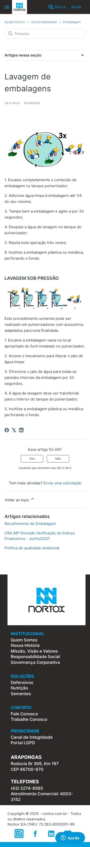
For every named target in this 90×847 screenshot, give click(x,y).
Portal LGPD (23, 742)
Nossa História (25, 645)
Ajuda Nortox (14, 22)
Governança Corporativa (35, 662)
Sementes (21, 693)
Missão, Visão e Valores (34, 651)
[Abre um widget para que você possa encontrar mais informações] (70, 838)
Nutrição (19, 687)
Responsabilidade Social (35, 656)
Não (58, 458)
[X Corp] (14, 430)
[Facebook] (6, 430)
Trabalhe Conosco (29, 719)
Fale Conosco (24, 713)
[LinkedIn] (21, 430)
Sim (32, 458)
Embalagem (72, 22)
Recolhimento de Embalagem (30, 523)
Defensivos (22, 682)
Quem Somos (24, 639)
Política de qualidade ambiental (32, 548)
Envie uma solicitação (63, 483)
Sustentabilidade (44, 22)
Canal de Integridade (32, 737)
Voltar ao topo (17, 500)
